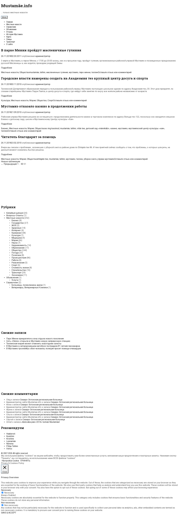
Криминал (16, 233)
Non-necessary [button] (8, 502)
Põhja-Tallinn (12, 446)
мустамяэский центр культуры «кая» (146, 128)
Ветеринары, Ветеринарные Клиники (30, 287)
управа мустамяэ (105, 159)
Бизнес (4, 128)
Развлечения (18, 262)
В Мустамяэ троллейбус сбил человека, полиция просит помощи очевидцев (43, 348)
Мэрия (32, 100)
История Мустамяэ (14, 34)
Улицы (9, 39)
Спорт (50, 100)
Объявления (11, 29)
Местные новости (13, 24)
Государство (18, 223)
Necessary (9, 492)
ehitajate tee (42, 159)
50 (22, 164)
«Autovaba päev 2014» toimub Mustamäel (40, 422)
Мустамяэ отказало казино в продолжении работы (44, 106)
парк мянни (84, 72)
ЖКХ (14, 225)
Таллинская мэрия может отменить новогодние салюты (33, 343)
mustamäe (34, 72)
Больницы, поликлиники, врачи (27, 285)
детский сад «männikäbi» (97, 128)
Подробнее (6, 68)
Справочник (11, 27)
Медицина (17, 238)
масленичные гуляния (57, 72)
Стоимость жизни (20, 267)
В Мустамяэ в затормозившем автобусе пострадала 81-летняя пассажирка (43, 346)
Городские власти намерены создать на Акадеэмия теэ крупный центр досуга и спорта (74, 78)
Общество (24, 72)
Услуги (15, 280)
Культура (5, 100)
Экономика (17, 275)
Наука (14, 243)
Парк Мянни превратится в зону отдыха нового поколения (35, 338)
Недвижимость (19, 245)
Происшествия (19, 257)
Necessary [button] (6, 490)
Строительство (19, 270)
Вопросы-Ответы (14, 215)
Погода (15, 252)
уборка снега (90, 159)
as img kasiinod (52, 128)
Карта (8, 37)
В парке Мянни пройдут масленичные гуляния (41, 50)
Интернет (16, 230)
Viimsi (9, 448)
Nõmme (9, 443)
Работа (15, 260)
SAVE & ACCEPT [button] (8, 512)
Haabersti (10, 434)
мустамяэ (73, 72)
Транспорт (10, 42)
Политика (16, 255)
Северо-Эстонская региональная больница (41, 399)
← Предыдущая (9, 164)
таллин (94, 72)
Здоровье (16, 228)
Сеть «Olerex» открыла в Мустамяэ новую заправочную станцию (38, 341)
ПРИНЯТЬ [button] (25, 460)
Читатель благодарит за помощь (28, 137)
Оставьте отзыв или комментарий (114, 72)
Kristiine (10, 438)
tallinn (42, 72)
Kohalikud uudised (14, 213)
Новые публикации (10, 161)
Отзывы (9, 32)
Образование (18, 248)
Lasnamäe (11, 441)
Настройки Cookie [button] (10, 460)
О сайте (9, 44)
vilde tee (81, 128)
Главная (9, 22)
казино (113, 128)
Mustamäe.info (16, 5)
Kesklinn (10, 436)
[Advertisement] (89, 183)
